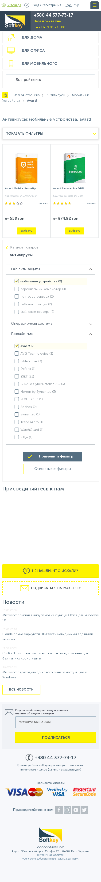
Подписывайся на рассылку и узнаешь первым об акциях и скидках (41, 712)
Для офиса (33, 51)
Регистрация (51, 5)
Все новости (21, 689)
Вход (35, 5)
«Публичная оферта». (50, 855)
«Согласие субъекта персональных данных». (50, 859)
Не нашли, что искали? (54, 571)
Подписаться (56, 737)
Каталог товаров (24, 247)
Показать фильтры (24, 133)
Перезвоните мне (47, 21)
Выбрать (26, 231)
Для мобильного (39, 64)
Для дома (31, 38)
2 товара (14, 5)
